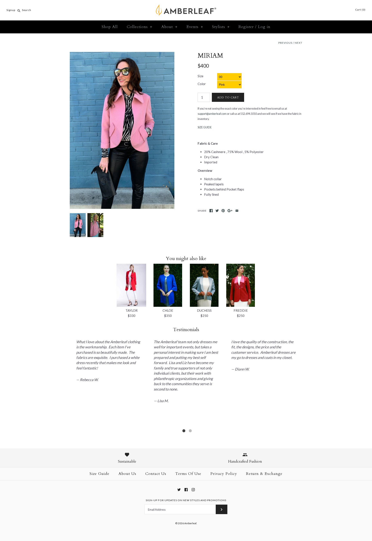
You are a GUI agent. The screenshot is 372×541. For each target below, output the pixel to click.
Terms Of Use (188, 473)
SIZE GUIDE (205, 127)
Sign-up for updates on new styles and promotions (186, 500)
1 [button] (184, 432)
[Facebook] (186, 489)
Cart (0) (360, 9)
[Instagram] (193, 489)
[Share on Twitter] (217, 210)
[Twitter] (179, 489)
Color (202, 84)
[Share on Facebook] (211, 210)
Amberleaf (190, 523)
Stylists (221, 26)
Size (200, 76)
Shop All (110, 26)
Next (298, 42)
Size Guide (99, 473)
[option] (108, 353)
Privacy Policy (223, 473)
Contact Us (155, 473)
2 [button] (190, 432)
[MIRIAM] (122, 54)
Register (246, 26)
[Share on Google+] (230, 210)
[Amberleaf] (186, 7)
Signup (10, 10)
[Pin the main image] (223, 210)
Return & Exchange (264, 473)
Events (194, 26)
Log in (264, 26)
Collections (139, 26)
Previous (285, 42)
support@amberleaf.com (212, 113)
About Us (127, 473)
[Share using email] (237, 210)
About (169, 26)
